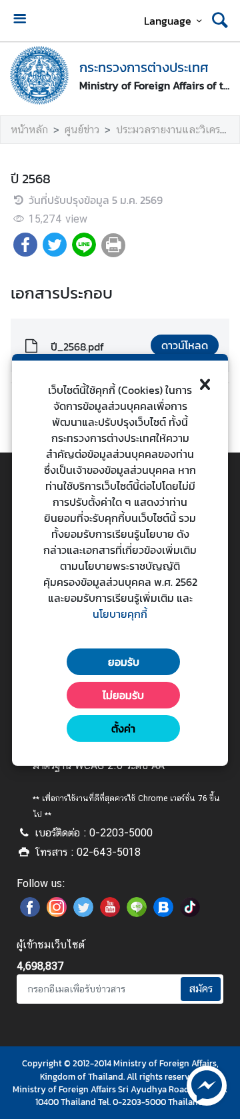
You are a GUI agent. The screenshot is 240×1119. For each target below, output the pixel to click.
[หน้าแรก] (39, 75)
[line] (136, 913)
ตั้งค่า (123, 728)
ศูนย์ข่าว (82, 129)
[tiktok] (190, 913)
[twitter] (83, 913)
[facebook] (30, 913)
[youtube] (110, 913)
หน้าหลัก (29, 129)
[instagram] (56, 913)
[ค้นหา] (220, 20)
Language (167, 21)
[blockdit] (163, 913)
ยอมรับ (123, 662)
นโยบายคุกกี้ (120, 614)
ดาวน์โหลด (184, 345)
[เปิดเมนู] (19, 20)
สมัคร (201, 988)
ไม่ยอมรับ (123, 695)
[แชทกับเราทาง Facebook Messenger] (206, 1084)
